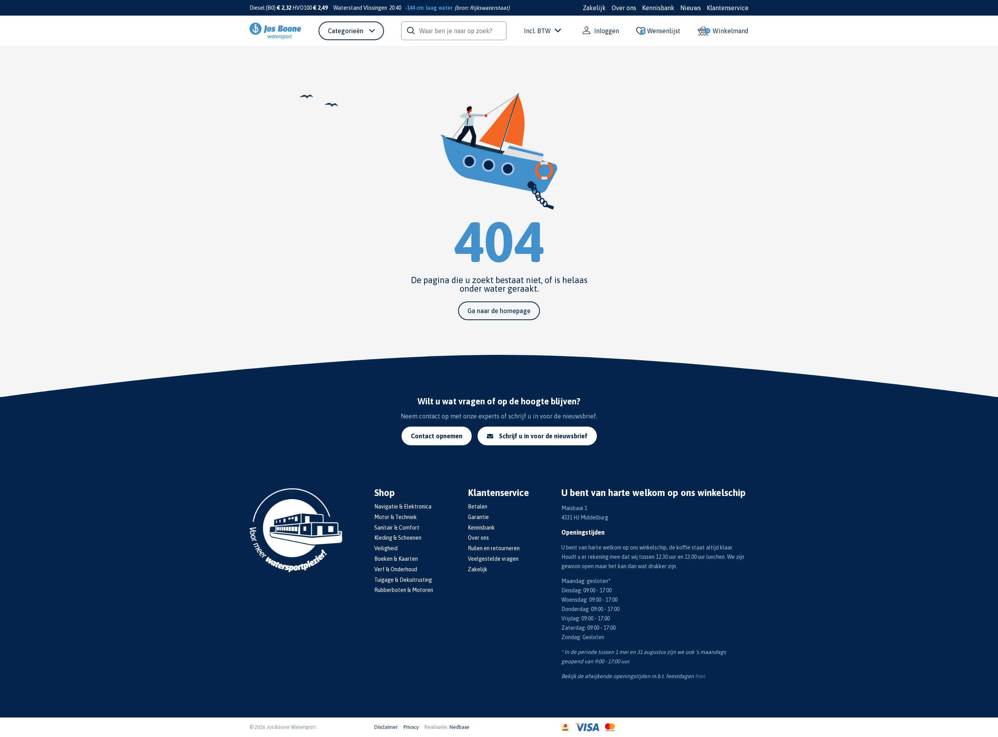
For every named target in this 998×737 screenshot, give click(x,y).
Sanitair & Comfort (396, 527)
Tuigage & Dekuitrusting (403, 580)
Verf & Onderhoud (395, 569)
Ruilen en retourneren (494, 548)
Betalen (477, 506)
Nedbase (459, 727)
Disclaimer (386, 727)
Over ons (624, 7)
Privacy (411, 727)
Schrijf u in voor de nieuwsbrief (543, 435)
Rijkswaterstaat (489, 8)
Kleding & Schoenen (397, 538)
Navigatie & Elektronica (403, 506)
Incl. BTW (537, 30)
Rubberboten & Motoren (403, 590)
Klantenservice (727, 7)
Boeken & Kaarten (396, 559)
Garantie (478, 517)
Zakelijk (594, 7)
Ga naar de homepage (499, 310)
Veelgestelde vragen (493, 559)
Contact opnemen (436, 435)
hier (699, 676)
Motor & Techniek (395, 517)
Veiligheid (386, 548)
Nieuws (690, 7)
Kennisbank (658, 7)
